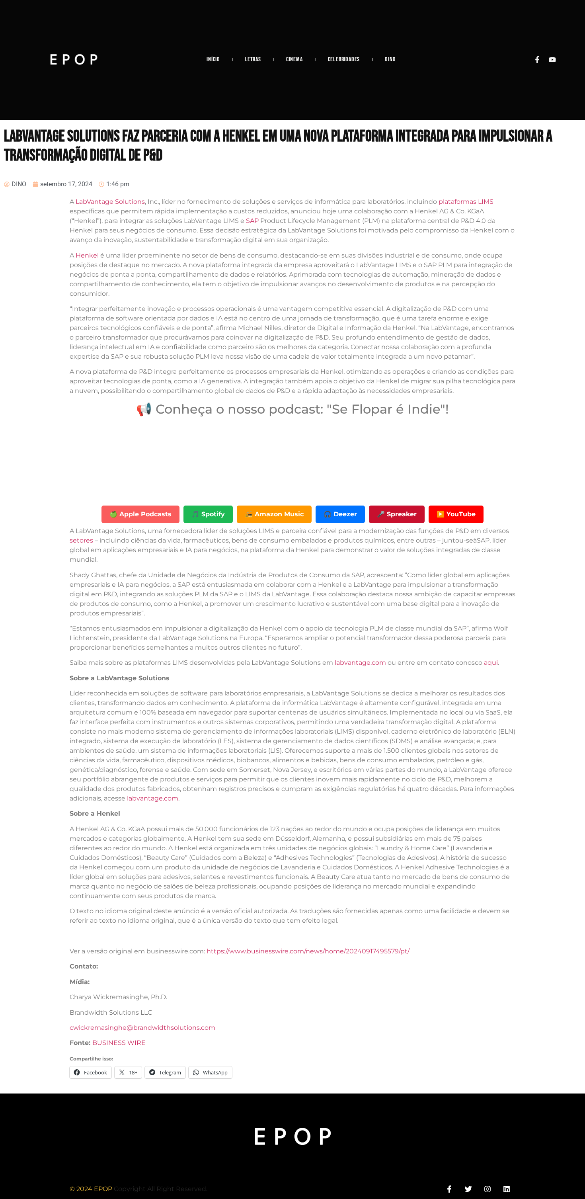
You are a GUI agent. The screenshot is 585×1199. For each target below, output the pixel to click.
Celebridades (344, 59)
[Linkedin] (506, 1188)
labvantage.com (360, 662)
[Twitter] (468, 1188)
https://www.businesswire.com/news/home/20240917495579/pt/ (308, 951)
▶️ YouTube (456, 514)
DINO (390, 59)
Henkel (87, 255)
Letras (253, 59)
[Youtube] (552, 59)
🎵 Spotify (208, 514)
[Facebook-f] (537, 59)
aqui (491, 662)
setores (81, 540)
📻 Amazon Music (274, 514)
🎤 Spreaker (397, 514)
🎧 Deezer (340, 514)
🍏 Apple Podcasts (140, 514)
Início (213, 59)
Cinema (294, 59)
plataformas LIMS (466, 201)
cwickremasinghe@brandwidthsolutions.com (142, 1027)
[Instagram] (487, 1188)
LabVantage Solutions (110, 201)
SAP (252, 221)
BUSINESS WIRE (119, 1043)
